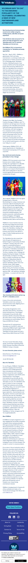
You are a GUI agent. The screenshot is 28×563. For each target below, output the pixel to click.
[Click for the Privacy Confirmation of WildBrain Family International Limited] (14, 539)
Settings (7, 561)
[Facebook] (9, 517)
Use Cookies (21, 561)
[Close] (26, 552)
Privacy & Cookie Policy (8, 557)
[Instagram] (18, 517)
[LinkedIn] (14, 517)
